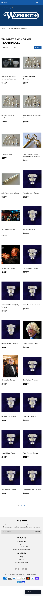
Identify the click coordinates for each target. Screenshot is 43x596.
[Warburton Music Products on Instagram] (23, 569)
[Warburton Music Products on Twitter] (16, 569)
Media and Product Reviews (21, 549)
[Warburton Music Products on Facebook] (19, 569)
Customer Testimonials (21, 547)
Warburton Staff (21, 542)
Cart (40, 2)
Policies (21, 559)
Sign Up (37, 532)
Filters (37, 47)
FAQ (21, 557)
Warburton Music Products (17, 574)
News (21, 544)
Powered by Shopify (31, 574)
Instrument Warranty (21, 562)
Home (3, 28)
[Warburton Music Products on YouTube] (26, 569)
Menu (5, 2)
